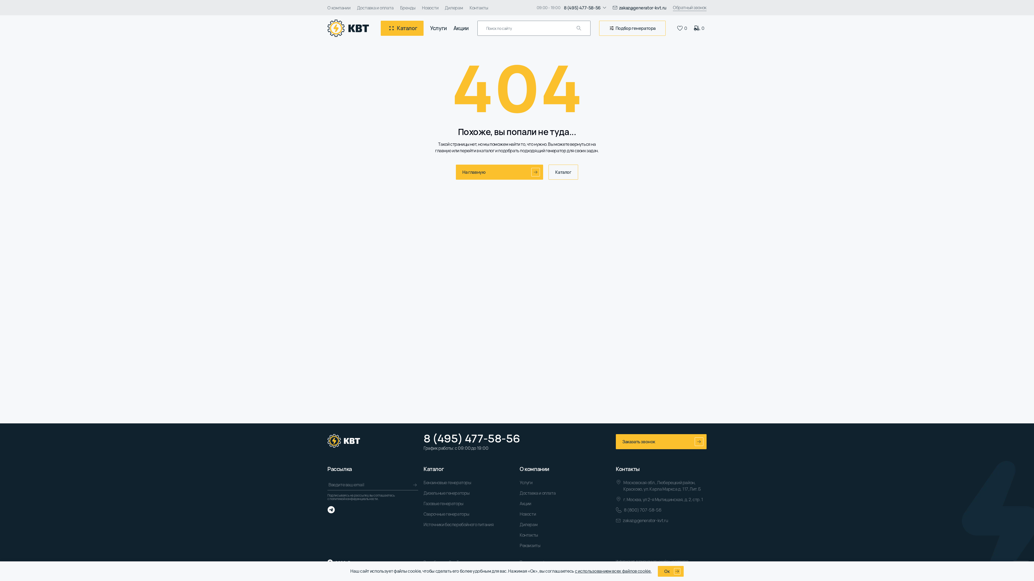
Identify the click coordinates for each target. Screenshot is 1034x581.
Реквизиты (530, 545)
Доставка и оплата (375, 8)
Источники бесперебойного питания (459, 524)
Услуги (438, 28)
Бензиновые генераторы (447, 483)
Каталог (563, 172)
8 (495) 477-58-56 (472, 438)
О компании (339, 8)
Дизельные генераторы (447, 493)
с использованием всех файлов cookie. (613, 571)
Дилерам (454, 8)
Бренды (408, 8)
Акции (461, 28)
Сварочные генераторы (446, 514)
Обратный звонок (690, 7)
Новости (430, 8)
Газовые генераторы (443, 503)
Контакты (479, 8)
